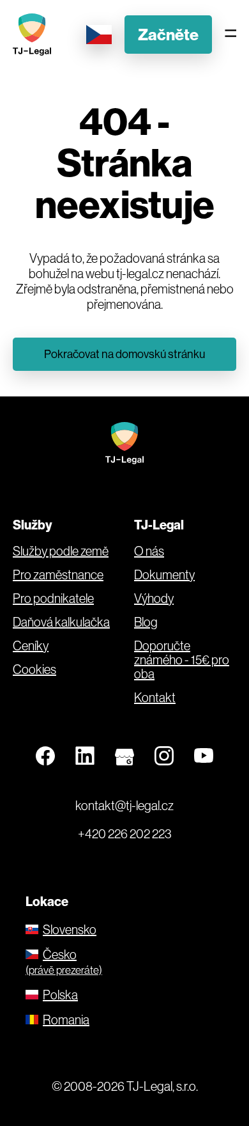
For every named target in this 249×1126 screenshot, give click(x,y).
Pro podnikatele (53, 598)
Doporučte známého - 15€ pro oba (181, 660)
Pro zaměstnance (58, 575)
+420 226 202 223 (125, 833)
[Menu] (230, 34)
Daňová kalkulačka (61, 622)
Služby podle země (61, 551)
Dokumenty (164, 575)
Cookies (34, 669)
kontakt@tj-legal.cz (124, 805)
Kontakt (155, 698)
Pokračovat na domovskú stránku (124, 354)
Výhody (154, 598)
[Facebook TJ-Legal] (45, 756)
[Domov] (35, 34)
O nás (149, 551)
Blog (146, 622)
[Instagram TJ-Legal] (164, 756)
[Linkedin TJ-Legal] (84, 756)
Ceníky (31, 646)
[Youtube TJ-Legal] (203, 756)
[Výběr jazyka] (99, 34)
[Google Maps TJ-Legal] (124, 756)
